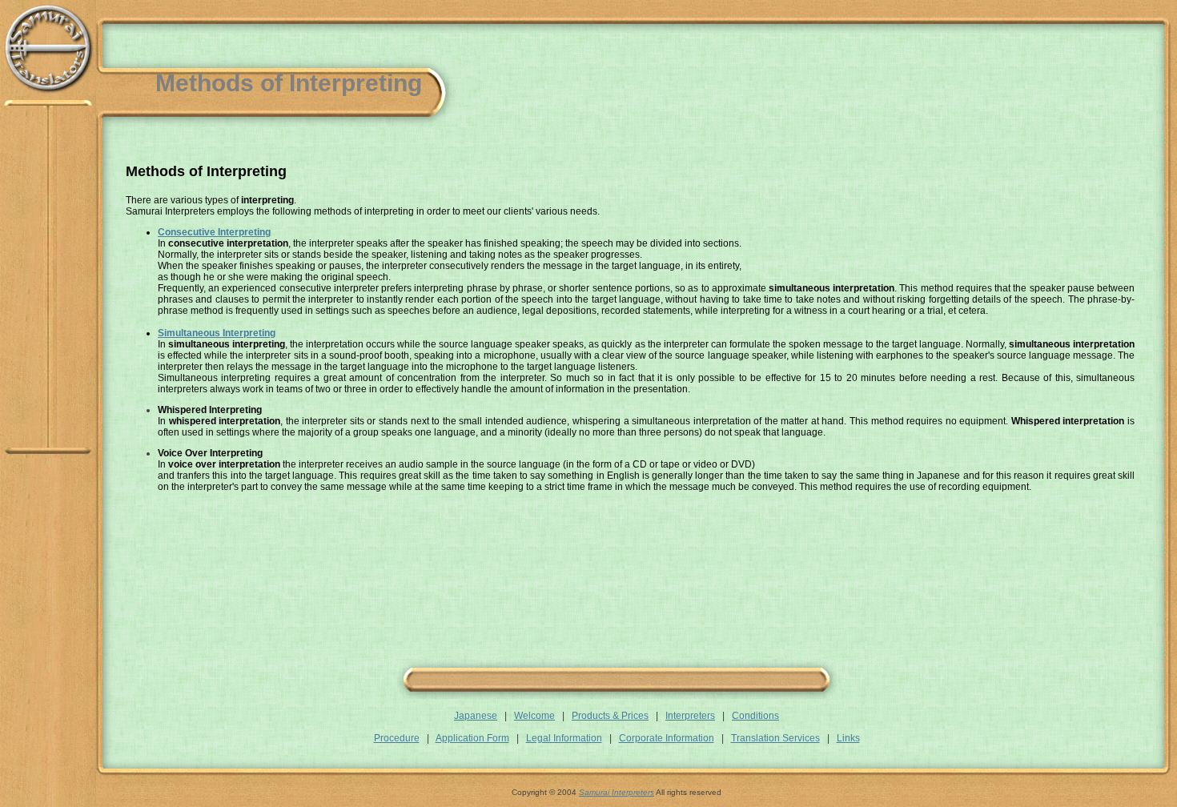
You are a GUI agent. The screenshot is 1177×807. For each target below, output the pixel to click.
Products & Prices (610, 715)
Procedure (397, 738)
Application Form (472, 738)
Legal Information (564, 738)
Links (848, 738)
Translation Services (775, 738)
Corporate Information (666, 738)
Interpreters (690, 715)
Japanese (475, 715)
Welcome (534, 715)
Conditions (755, 715)
